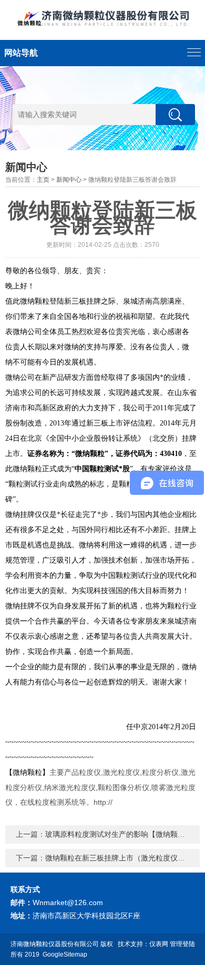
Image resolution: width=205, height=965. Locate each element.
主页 (43, 179)
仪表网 (158, 944)
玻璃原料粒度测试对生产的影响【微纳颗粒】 (118, 834)
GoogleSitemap (65, 954)
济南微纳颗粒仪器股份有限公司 (55, 944)
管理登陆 (182, 944)
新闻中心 (68, 179)
